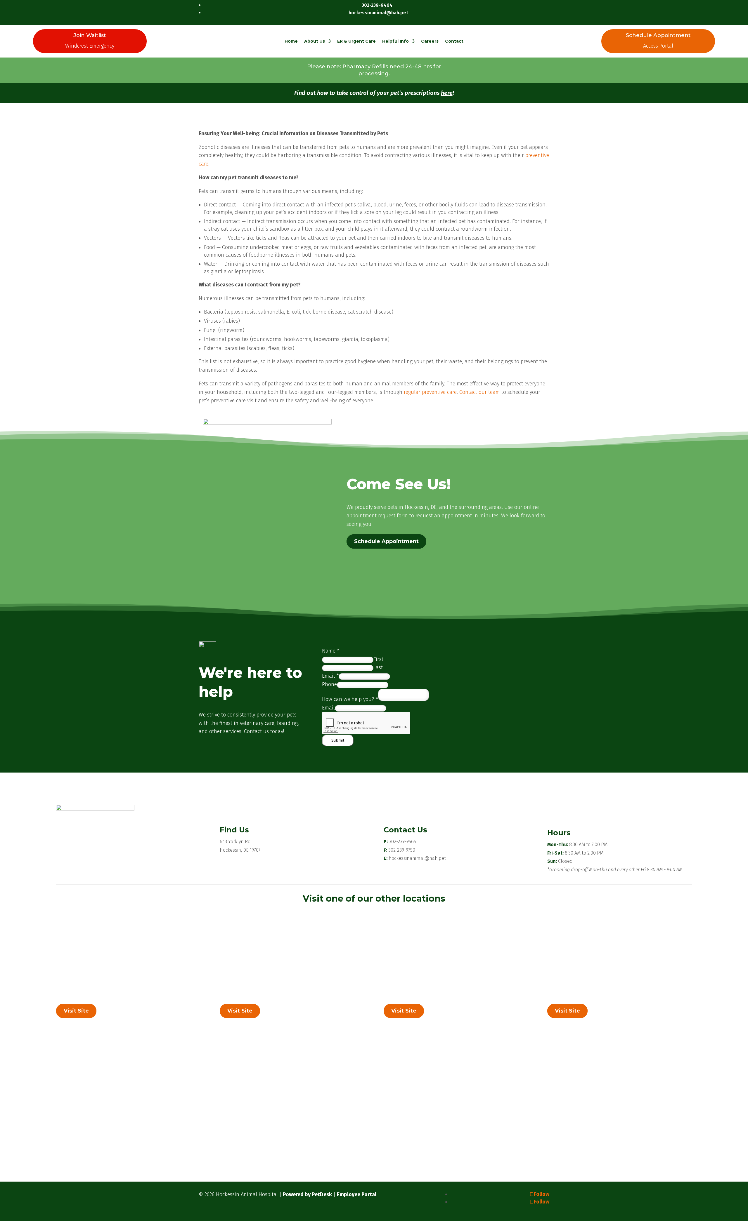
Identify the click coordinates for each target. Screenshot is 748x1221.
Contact (454, 41)
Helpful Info (395, 41)
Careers (430, 41)
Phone (329, 684)
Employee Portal (356, 1194)
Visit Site (76, 1011)
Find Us (234, 829)
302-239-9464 (402, 841)
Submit (337, 740)
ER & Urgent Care (356, 41)
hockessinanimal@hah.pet (417, 858)
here (447, 92)
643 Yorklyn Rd (235, 841)
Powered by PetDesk (307, 1194)
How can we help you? (350, 699)
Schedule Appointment (386, 541)
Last (378, 667)
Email (330, 676)
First (378, 659)
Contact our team (479, 392)
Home (291, 41)
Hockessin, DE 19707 (240, 850)
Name (330, 651)
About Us (314, 41)
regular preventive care (430, 392)
